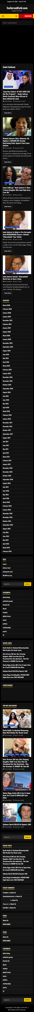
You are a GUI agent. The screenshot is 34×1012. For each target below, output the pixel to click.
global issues (7, 616)
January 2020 (7, 339)
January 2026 (7, 313)
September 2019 (8, 347)
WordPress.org (7, 575)
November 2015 (7, 517)
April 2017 (6, 453)
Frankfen (5, 892)
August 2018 (6, 392)
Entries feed (6, 568)
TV (3, 635)
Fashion (5, 612)
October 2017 (7, 430)
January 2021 (7, 328)
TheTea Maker (8, 101)
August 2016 (7, 483)
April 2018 (6, 407)
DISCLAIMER (6, 924)
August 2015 (6, 529)
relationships (8, 87)
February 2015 (7, 551)
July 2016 (6, 487)
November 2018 (7, 381)
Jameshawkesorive (8, 896)
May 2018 (5, 404)
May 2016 (6, 494)
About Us (13, 892)
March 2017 (6, 457)
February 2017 (7, 460)
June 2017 (6, 445)
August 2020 (7, 332)
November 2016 (7, 472)
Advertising (6, 597)
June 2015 (6, 536)
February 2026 (7, 309)
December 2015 (7, 513)
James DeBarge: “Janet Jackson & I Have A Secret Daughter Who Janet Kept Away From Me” (17, 175)
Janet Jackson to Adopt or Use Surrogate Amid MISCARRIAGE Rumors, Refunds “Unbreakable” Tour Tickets (17, 220)
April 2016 (6, 498)
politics (5, 624)
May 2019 (6, 358)
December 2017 (7, 422)
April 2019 (6, 362)
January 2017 (7, 464)
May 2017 (5, 449)
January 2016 (7, 510)
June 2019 (6, 354)
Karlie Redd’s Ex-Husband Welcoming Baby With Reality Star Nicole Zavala (16, 649)
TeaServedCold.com (17, 8)
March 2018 (6, 411)
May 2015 (5, 540)
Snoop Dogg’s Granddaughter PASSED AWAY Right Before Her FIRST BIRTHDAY (16, 676)
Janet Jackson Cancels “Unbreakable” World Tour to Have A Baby (17, 264)
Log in (5, 564)
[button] (3, 16)
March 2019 (6, 366)
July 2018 (5, 396)
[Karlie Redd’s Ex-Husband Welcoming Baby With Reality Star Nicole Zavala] (17, 718)
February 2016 (7, 506)
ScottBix (5, 908)
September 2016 (8, 479)
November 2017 (7, 426)
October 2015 (7, 521)
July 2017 (5, 441)
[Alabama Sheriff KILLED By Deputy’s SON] (17, 812)
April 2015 (6, 544)
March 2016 (6, 502)
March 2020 (6, 335)
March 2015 (6, 547)
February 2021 (7, 324)
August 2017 (6, 438)
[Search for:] (13, 584)
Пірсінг (5, 904)
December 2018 (7, 377)
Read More (8, 112)
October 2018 (7, 385)
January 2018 (7, 419)
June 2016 (6, 491)
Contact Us (6, 605)
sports (5, 631)
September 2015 (8, 525)
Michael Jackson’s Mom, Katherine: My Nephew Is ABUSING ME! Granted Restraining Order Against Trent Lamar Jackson (17, 126)
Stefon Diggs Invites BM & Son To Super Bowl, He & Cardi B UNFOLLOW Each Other (17, 666)
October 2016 (7, 476)
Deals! (5, 608)
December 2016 (7, 468)
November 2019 (7, 343)
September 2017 (8, 434)
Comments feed (8, 572)
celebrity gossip (9, 182)
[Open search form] (16, 16)
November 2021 (7, 320)
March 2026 (6, 305)
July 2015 (5, 532)
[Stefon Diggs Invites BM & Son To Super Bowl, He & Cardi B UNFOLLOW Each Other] (17, 781)
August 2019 (7, 351)
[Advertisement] (17, 44)
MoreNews (12, 1010)
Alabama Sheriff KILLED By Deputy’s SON (15, 671)
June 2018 (6, 400)
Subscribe (28, 16)
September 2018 (8, 388)
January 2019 (7, 373)
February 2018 (7, 415)
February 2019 (7, 369)
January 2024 (7, 317)
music (6, 133)
